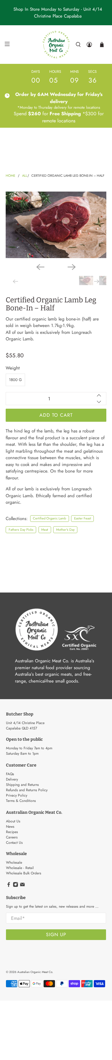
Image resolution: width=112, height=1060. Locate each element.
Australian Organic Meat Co (34, 972)
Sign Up (56, 934)
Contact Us (14, 842)
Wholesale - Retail (20, 868)
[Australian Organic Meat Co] (56, 44)
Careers (12, 837)
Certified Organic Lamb (49, 518)
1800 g (15, 380)
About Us (13, 821)
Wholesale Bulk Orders (23, 873)
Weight (13, 368)
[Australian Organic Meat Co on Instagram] (15, 886)
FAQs (10, 774)
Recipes (12, 832)
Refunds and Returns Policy (26, 790)
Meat (44, 529)
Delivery (12, 779)
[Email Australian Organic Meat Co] (22, 886)
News (10, 826)
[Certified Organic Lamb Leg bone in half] (56, 225)
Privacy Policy (16, 795)
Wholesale (14, 862)
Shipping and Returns (22, 784)
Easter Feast (82, 518)
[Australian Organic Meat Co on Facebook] (8, 886)
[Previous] (40, 267)
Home (10, 175)
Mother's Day (65, 529)
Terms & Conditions (21, 800)
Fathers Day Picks (21, 529)
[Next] (71, 267)
